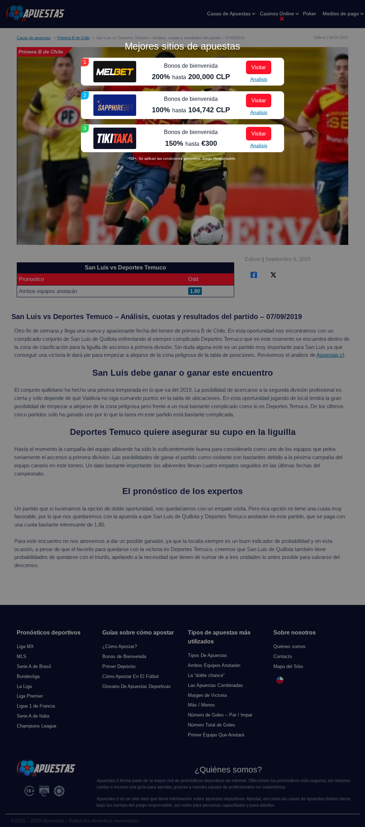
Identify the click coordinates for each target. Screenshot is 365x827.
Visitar (258, 67)
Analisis (258, 79)
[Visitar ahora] (114, 71)
